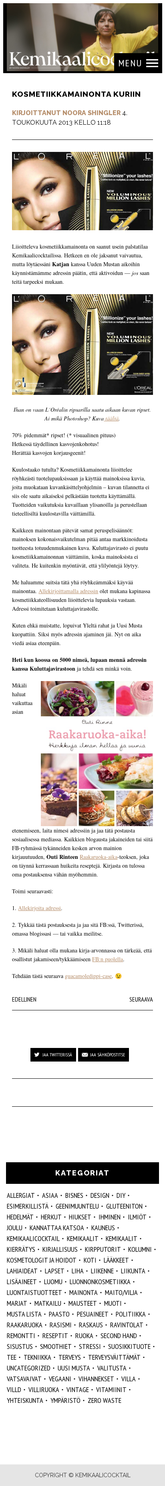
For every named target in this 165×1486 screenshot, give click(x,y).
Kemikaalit (121, 1238)
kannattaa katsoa (57, 1227)
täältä (111, 418)
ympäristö (65, 1400)
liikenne (102, 1270)
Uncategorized (28, 1367)
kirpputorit (103, 1249)
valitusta (112, 1367)
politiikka (131, 1314)
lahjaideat (22, 1270)
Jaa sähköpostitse (107, 1055)
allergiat (21, 1195)
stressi (90, 1346)
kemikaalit (83, 1238)
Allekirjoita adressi (39, 908)
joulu (14, 1227)
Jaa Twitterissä (57, 1055)
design (100, 1195)
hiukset (80, 1216)
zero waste (104, 1400)
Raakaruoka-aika (98, 857)
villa (128, 1378)
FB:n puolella (107, 959)
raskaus (91, 1324)
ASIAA (50, 1195)
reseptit (55, 1335)
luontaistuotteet (34, 1292)
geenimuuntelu (77, 1206)
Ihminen (110, 1216)
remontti (21, 1335)
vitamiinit (111, 1389)
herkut (51, 1216)
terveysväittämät (114, 1357)
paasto (59, 1314)
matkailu (47, 1303)
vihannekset (96, 1378)
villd (14, 1389)
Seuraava (141, 999)
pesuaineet (93, 1314)
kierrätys (21, 1249)
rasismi (61, 1324)
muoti (113, 1303)
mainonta (83, 1292)
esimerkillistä (27, 1206)
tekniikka (37, 1357)
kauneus (103, 1227)
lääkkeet (116, 1260)
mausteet (82, 1303)
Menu (130, 63)
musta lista (24, 1314)
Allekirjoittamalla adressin (68, 591)
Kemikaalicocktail (33, 1238)
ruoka (84, 1335)
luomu (53, 1281)
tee (11, 1357)
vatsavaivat (24, 1378)
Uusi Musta (74, 1367)
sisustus (20, 1346)
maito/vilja (121, 1292)
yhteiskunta (25, 1400)
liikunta (133, 1270)
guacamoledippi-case (88, 976)
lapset (54, 1270)
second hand (119, 1335)
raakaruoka (24, 1324)
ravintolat (126, 1324)
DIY (121, 1195)
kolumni (140, 1249)
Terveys (69, 1357)
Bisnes (74, 1195)
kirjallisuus (60, 1249)
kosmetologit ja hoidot (41, 1260)
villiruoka (43, 1389)
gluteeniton (124, 1206)
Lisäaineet (22, 1281)
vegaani (60, 1378)
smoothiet (56, 1346)
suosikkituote (129, 1346)
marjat (17, 1303)
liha (78, 1270)
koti (90, 1260)
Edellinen (24, 999)
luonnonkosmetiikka (100, 1281)
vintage (77, 1389)
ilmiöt (137, 1216)
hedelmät (20, 1216)
